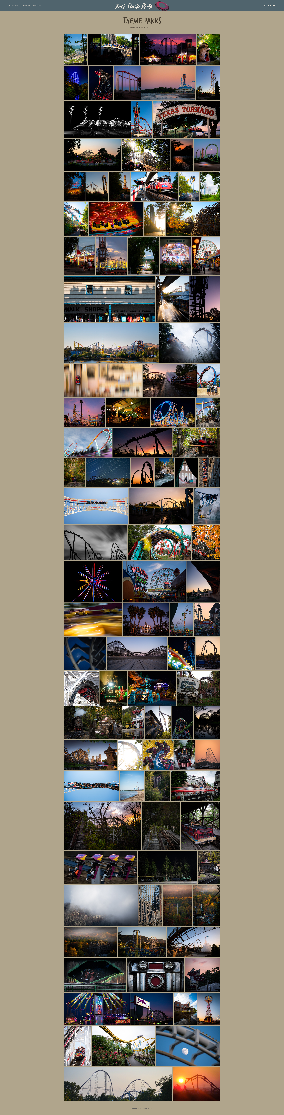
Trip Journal (25, 5)
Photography (13, 5)
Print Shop (37, 5)
